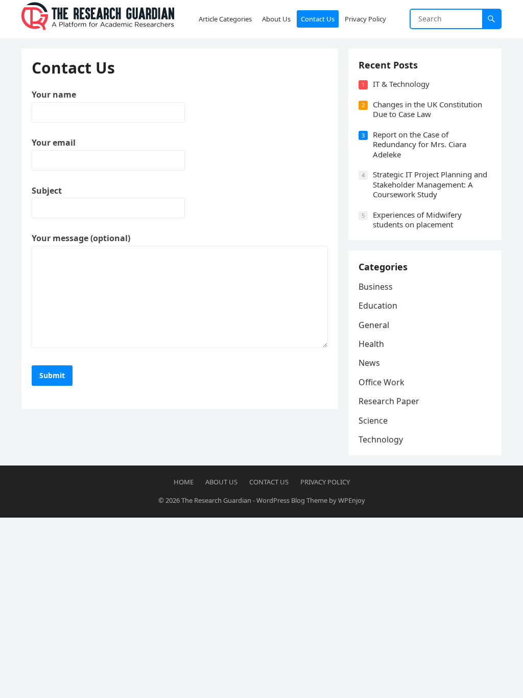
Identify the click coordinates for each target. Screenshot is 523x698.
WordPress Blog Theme (291, 500)
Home (184, 481)
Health (371, 344)
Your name (54, 94)
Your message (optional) (81, 238)
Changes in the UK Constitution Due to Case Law (427, 109)
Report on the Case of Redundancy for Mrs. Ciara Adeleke (419, 144)
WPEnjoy (351, 500)
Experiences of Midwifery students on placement (417, 220)
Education (378, 305)
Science (373, 420)
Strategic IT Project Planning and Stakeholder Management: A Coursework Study (430, 184)
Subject (47, 190)
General (374, 325)
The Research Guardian (216, 500)
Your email (54, 142)
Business (376, 286)
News (369, 362)
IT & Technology (401, 84)
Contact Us (269, 481)
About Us (221, 481)
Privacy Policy (325, 481)
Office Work (382, 382)
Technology (381, 439)
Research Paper (389, 401)
